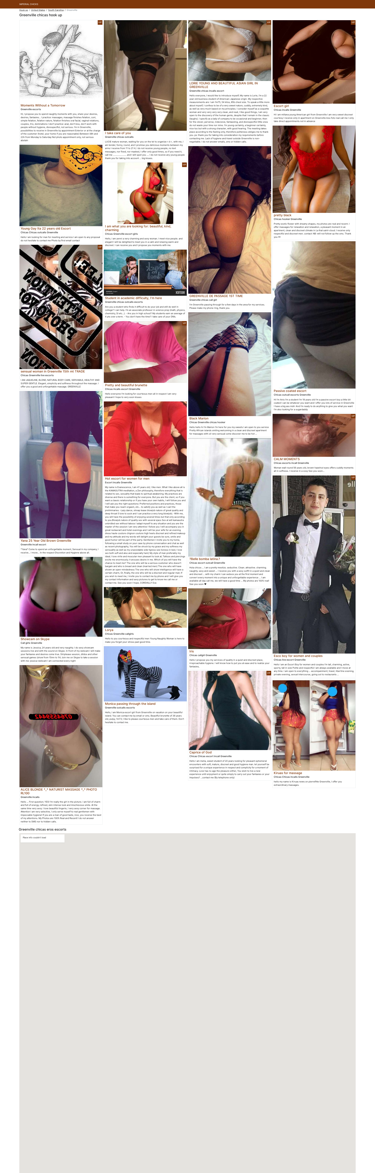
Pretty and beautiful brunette (126, 385)
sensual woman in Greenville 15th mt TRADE (53, 371)
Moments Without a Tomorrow (43, 105)
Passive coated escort (290, 391)
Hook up (23, 10)
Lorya (109, 630)
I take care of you (118, 133)
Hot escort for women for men (127, 478)
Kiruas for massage (288, 773)
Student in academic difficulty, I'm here (133, 298)
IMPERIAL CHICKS (28, 4)
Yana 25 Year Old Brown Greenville (46, 540)
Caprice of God (200, 752)
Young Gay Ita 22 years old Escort (46, 228)
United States (38, 10)
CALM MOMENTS (287, 459)
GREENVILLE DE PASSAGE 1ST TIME (216, 296)
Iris (191, 651)
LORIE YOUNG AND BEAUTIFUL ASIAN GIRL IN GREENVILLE (223, 85)
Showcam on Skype (35, 639)
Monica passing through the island (130, 704)
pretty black (283, 215)
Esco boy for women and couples (298, 656)
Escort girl (281, 106)
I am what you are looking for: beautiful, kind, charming (138, 228)
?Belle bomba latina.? (204, 559)
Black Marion (198, 418)
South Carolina (56, 10)
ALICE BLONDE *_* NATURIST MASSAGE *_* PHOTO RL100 (59, 791)
